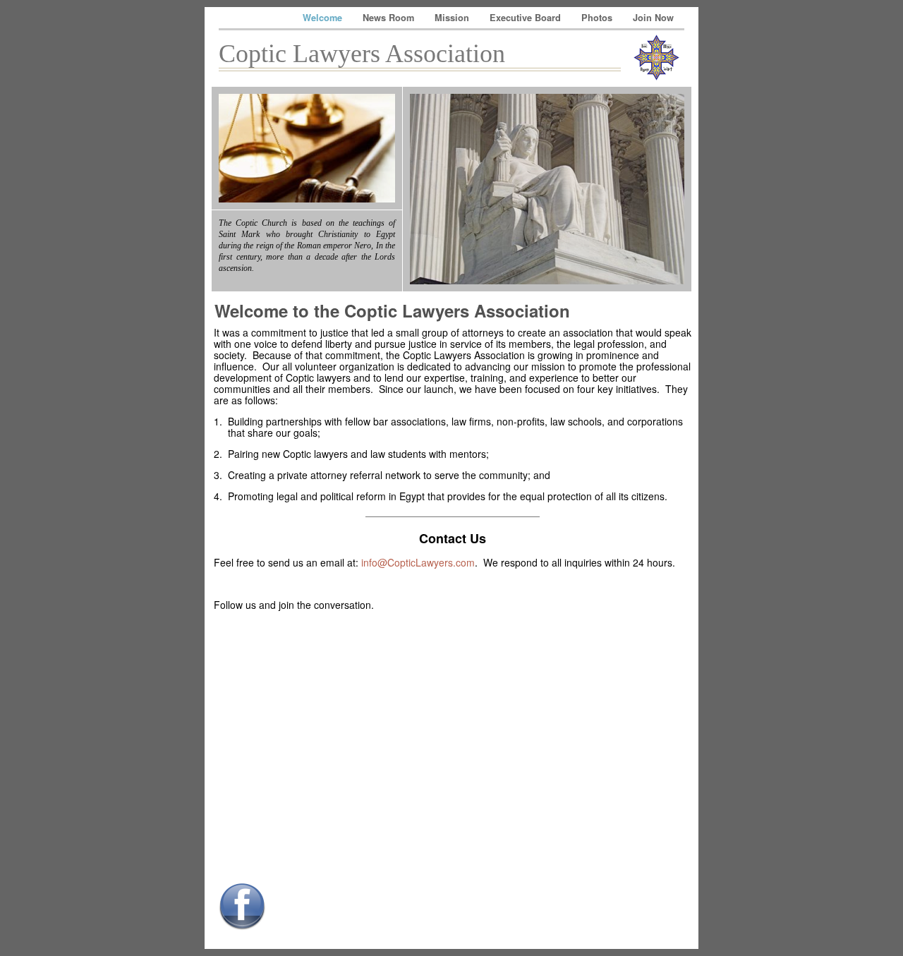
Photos (598, 17)
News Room (390, 17)
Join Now (653, 17)
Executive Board (527, 17)
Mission (453, 17)
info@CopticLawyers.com (418, 562)
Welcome (324, 17)
